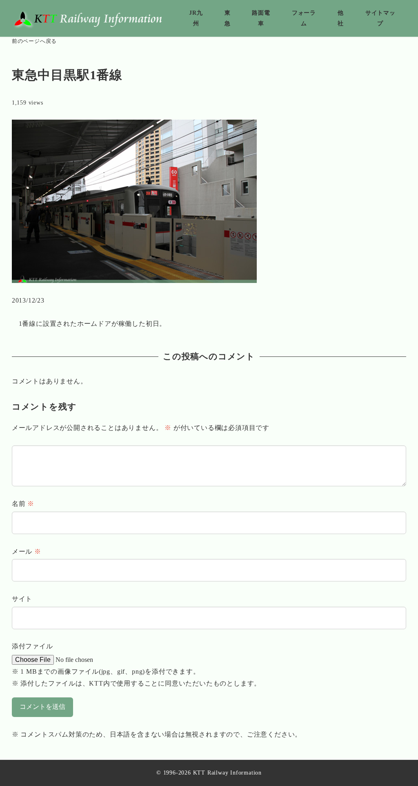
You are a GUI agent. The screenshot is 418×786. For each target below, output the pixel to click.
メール (26, 551)
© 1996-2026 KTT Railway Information (209, 772)
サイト (22, 598)
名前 (23, 503)
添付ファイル (32, 646)
